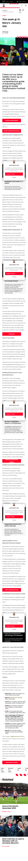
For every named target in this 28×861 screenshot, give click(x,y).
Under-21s (19, 769)
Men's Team (7, 811)
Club (4, 15)
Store (7, 1)
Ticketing (7, 846)
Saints (3, 1)
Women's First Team (10, 770)
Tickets (11, 1)
